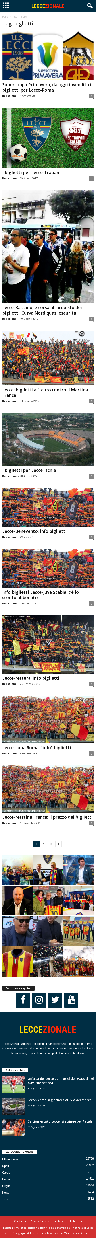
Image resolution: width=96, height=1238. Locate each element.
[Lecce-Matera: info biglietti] (48, 644)
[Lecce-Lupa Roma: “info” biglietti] (48, 719)
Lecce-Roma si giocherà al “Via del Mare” (59, 1100)
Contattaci (60, 1221)
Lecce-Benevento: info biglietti (34, 531)
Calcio (6, 1172)
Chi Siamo (20, 1221)
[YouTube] (71, 1000)
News (5, 1192)
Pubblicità (76, 1221)
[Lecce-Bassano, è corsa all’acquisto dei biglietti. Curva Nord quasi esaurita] (48, 246)
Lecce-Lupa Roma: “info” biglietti (36, 748)
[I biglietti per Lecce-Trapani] (48, 138)
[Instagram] (39, 1000)
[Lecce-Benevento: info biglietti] (48, 507)
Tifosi (5, 1199)
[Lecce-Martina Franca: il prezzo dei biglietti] (48, 789)
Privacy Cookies (39, 1221)
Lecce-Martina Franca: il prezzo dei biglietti (47, 817)
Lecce (6, 1179)
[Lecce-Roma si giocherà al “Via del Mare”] (13, 1106)
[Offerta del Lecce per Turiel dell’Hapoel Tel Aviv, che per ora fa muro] (13, 1084)
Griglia (6, 1186)
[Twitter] (55, 1000)
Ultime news (10, 1159)
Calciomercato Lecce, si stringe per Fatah (60, 1121)
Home (5, 16)
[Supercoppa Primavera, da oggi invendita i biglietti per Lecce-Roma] (48, 55)
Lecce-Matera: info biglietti (30, 678)
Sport (5, 1166)
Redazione (9, 95)
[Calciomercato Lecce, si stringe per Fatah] (13, 1127)
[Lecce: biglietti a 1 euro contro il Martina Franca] (48, 358)
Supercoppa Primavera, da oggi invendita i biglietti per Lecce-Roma (46, 87)
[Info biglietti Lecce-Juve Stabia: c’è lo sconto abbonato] (48, 568)
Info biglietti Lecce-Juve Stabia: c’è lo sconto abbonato (40, 594)
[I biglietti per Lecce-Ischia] (48, 439)
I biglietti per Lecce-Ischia (29, 470)
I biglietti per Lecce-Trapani (31, 172)
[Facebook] (23, 1000)
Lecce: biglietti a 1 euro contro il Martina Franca (45, 392)
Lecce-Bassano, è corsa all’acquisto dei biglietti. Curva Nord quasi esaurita (42, 310)
